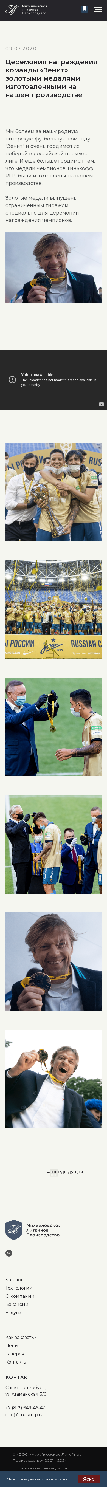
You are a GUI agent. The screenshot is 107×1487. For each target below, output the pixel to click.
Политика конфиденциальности (44, 1468)
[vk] (10, 1255)
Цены (11, 1345)
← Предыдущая (64, 1171)
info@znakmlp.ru (24, 1414)
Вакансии (17, 1304)
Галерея (14, 1353)
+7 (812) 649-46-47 (25, 1407)
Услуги (13, 1312)
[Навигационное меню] (98, 9)
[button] (84, 9)
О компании (20, 1296)
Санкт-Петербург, (25, 1387)
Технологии (19, 1288)
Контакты (16, 1362)
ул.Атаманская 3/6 (25, 1394)
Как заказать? (20, 1337)
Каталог (14, 1279)
